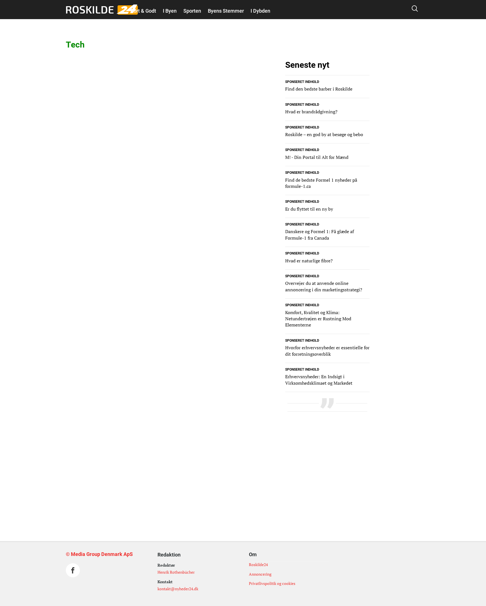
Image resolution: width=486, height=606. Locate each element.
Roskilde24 (258, 564)
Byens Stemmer (226, 11)
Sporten (192, 11)
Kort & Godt (143, 11)
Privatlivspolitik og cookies (272, 583)
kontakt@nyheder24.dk (178, 588)
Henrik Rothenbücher (176, 572)
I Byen (170, 11)
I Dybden (260, 11)
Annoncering (260, 574)
